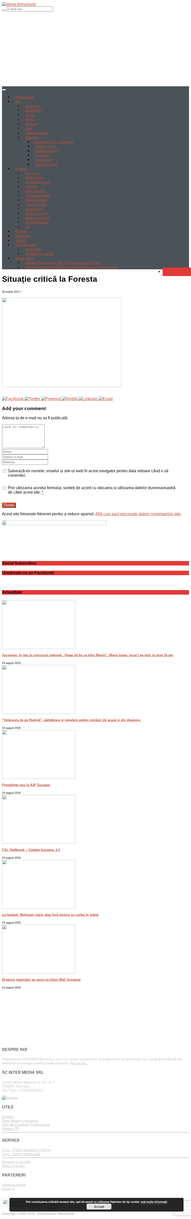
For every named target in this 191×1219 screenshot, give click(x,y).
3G (27, 227)
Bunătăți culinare (46, 151)
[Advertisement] (95, 49)
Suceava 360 (34, 209)
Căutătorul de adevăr (39, 254)
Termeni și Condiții (16, 1162)
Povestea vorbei (36, 200)
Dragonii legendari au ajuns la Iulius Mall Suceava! (41, 980)
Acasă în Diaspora (37, 182)
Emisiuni (21, 169)
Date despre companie (20, 1121)
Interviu (30, 115)
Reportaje (32, 137)
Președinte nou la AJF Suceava (26, 785)
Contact (20, 240)
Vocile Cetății (34, 178)
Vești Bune (42, 155)
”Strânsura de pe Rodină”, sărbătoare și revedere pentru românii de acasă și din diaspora (71, 720)
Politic (29, 119)
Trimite (9, 505)
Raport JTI (10, 1128)
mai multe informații (154, 1202)
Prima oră (32, 173)
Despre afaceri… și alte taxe (54, 142)
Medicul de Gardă (37, 218)
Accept (99, 1206)
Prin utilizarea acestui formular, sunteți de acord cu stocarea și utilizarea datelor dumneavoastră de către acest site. (91, 490)
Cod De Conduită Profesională (26, 1124)
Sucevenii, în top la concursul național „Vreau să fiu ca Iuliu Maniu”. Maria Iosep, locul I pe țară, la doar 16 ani (87, 655)
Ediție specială (35, 191)
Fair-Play (31, 186)
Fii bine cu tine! (45, 146)
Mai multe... (79, 1063)
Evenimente (33, 110)
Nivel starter (33, 249)
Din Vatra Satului (36, 222)
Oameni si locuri (46, 164)
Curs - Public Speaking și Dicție (26, 1150)
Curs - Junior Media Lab (21, 1154)
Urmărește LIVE (177, 272)
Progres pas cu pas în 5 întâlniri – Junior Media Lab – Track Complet (71, 267)
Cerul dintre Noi (36, 204)
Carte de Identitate (37, 195)
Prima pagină (24, 97)
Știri (18, 101)
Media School (24, 258)
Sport (29, 128)
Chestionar (22, 236)
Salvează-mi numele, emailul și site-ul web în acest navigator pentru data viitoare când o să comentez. (88, 473)
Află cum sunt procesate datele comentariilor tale (138, 514)
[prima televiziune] (19, 4)
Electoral (31, 124)
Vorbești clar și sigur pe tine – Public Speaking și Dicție (62, 263)
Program (21, 231)
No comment (43, 160)
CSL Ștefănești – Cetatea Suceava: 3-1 (31, 850)
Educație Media (26, 245)
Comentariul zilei (36, 133)
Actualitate (32, 106)
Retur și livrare (13, 1166)
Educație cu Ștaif (36, 213)
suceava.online (14, 1185)
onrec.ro (8, 1189)
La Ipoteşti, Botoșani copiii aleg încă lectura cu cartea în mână (50, 915)
